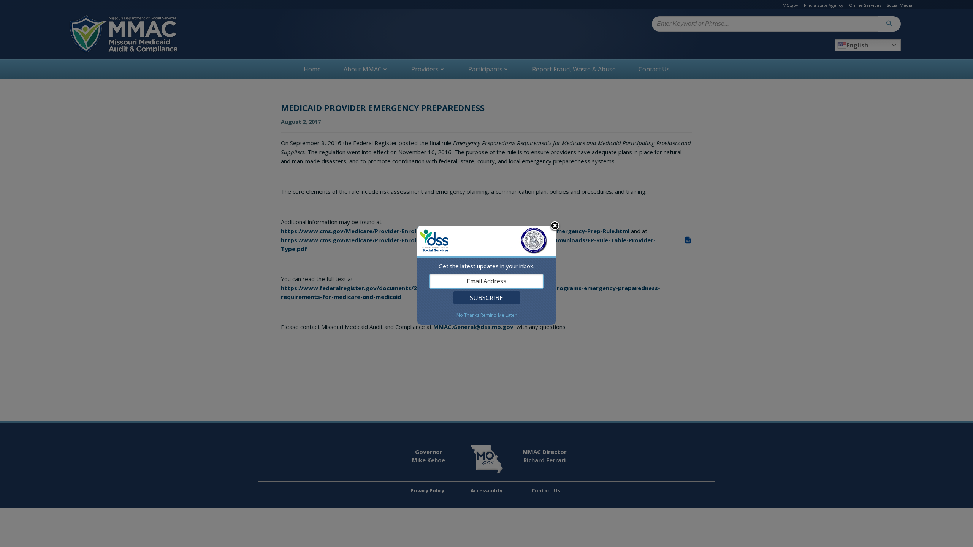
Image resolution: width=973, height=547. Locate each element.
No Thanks (467, 315)
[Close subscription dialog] (555, 226)
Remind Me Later (498, 315)
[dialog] (486, 275)
